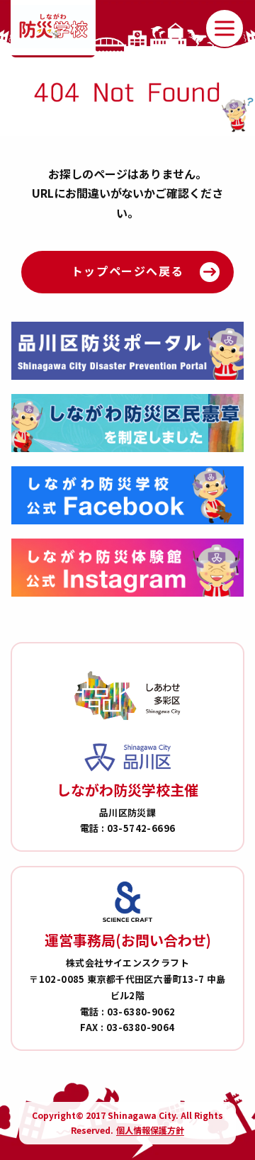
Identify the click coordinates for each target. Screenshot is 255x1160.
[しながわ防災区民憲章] (127, 423)
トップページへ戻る (127, 270)
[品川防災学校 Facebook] (127, 495)
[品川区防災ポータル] (127, 351)
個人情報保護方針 (150, 1130)
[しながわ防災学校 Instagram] (127, 568)
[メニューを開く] (224, 28)
